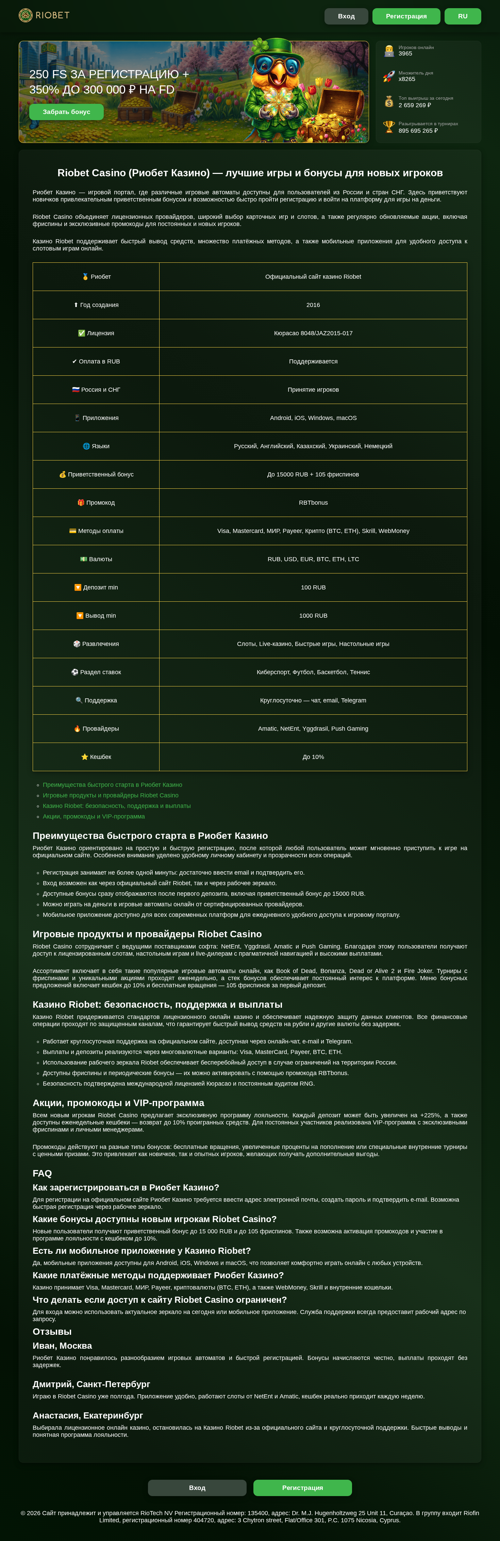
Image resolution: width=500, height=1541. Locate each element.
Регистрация (406, 16)
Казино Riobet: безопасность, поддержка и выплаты (117, 805)
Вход (346, 16)
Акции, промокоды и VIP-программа (94, 816)
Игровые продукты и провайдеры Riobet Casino (111, 795)
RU (463, 16)
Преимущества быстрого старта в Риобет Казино (112, 784)
